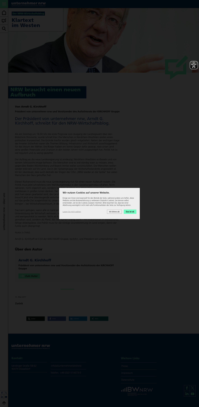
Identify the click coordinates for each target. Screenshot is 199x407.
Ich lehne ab (114, 212)
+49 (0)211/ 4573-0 (70, 372)
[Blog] (4, 21)
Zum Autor (31, 276)
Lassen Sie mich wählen (72, 212)
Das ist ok (130, 212)
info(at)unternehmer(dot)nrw (66, 365)
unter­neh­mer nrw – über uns (4, 211)
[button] (35, 318)
